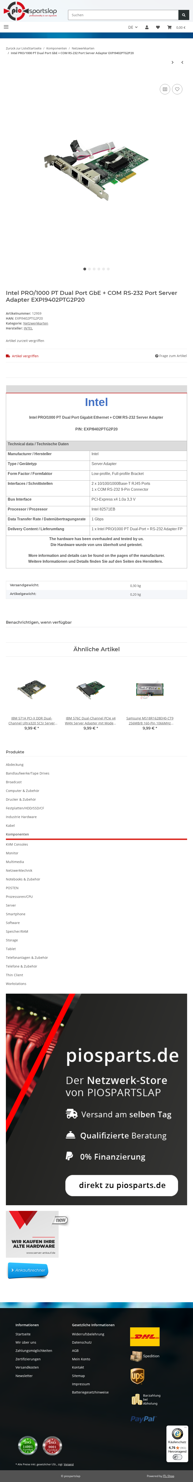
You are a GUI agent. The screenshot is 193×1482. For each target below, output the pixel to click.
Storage (12, 940)
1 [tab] (84, 269)
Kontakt (78, 1367)
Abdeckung (15, 764)
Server (11, 905)
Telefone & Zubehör (21, 966)
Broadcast (14, 782)
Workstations (16, 983)
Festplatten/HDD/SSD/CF (25, 808)
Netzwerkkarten (35, 323)
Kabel (10, 825)
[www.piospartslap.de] (30, 11)
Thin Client (14, 975)
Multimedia (15, 861)
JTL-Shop (168, 1476)
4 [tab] (98, 269)
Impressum (81, 1384)
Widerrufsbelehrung (88, 1334)
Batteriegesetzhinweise (90, 1392)
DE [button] (130, 27)
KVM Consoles (17, 844)
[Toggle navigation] (6, 25)
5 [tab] (103, 269)
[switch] (177, 1457)
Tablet (11, 949)
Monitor (12, 853)
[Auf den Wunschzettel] (177, 89)
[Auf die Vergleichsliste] (165, 89)
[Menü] (185, 1428)
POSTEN (12, 888)
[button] (146, 27)
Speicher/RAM (17, 931)
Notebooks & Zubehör (23, 879)
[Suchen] (183, 15)
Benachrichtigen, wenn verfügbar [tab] (39, 622)
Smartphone (15, 914)
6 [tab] (108, 269)
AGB (75, 1350)
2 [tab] (89, 269)
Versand (69, 1464)
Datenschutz (82, 1342)
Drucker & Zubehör (21, 799)
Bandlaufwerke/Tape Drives (27, 773)
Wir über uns (26, 1342)
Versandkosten (27, 1367)
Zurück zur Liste (17, 48)
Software (13, 922)
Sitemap (78, 1376)
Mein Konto (81, 1359)
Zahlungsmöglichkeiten (34, 1350)
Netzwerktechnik (19, 870)
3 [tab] (94, 269)
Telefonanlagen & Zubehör (27, 957)
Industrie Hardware (21, 817)
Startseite (23, 1334)
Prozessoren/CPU (19, 896)
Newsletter (24, 1376)
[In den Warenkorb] (9, 75)
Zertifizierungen (28, 1359)
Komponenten (17, 834)
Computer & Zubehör (22, 790)
